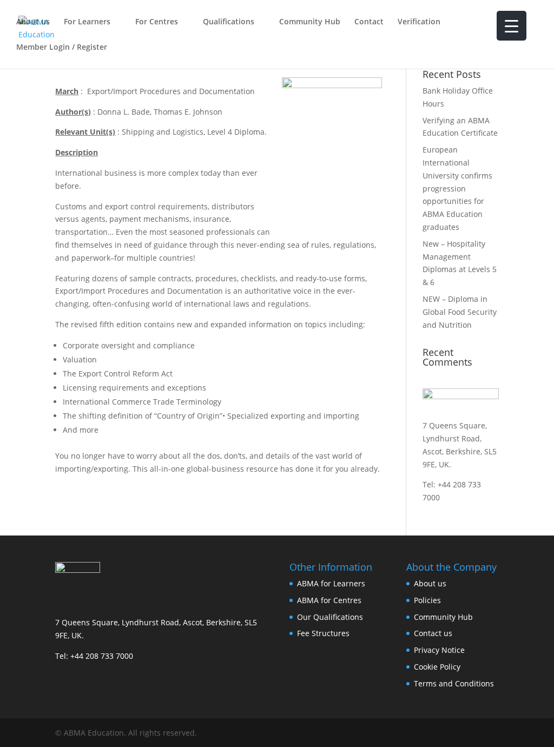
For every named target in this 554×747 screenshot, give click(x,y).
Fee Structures (323, 633)
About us (33, 22)
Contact (369, 22)
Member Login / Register (61, 47)
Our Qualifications (330, 617)
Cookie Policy (437, 667)
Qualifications (228, 22)
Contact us (433, 633)
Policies (427, 600)
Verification (419, 22)
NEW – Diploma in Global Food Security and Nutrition (460, 312)
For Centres (156, 22)
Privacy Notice (439, 650)
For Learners (87, 22)
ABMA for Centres (329, 600)
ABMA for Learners (331, 583)
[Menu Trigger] (511, 26)
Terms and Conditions (454, 683)
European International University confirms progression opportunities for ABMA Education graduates (457, 188)
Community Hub (309, 22)
